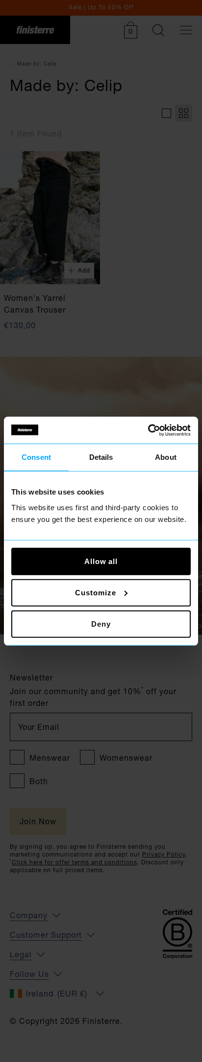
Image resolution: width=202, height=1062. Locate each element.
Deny (101, 623)
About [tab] (166, 457)
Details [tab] (101, 457)
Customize (95, 592)
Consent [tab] (36, 457)
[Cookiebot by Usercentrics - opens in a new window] (148, 430)
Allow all (101, 561)
